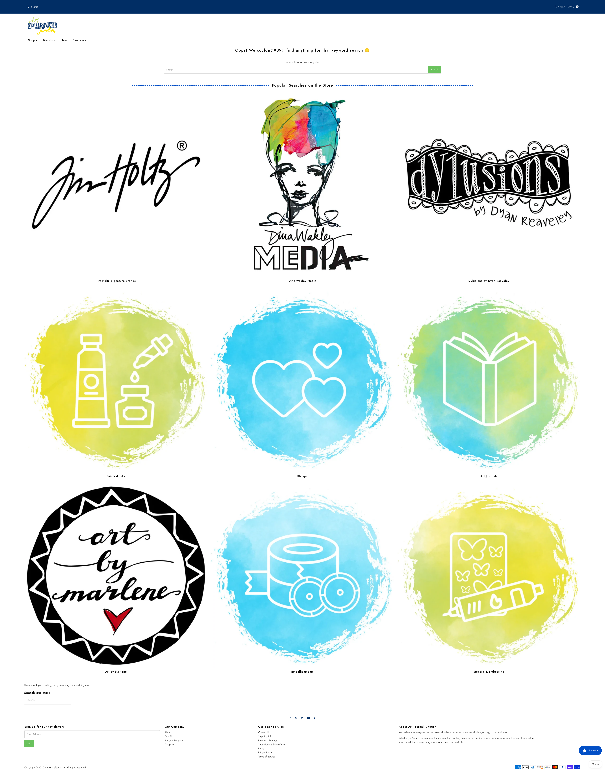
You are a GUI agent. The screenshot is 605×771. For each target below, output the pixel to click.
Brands (48, 40)
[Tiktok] (314, 718)
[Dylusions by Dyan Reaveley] (489, 185)
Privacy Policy (265, 752)
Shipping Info (265, 736)
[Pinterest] (302, 718)
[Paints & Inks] (116, 380)
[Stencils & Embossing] (489, 575)
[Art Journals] (489, 380)
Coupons (169, 744)
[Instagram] (296, 718)
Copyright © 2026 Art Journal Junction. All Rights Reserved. (55, 767)
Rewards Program (174, 740)
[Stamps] (302, 380)
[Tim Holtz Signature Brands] (116, 185)
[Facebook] (290, 718)
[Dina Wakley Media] (302, 185)
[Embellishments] (302, 575)
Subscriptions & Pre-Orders (272, 744)
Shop (32, 40)
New (64, 40)
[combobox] (117, 7)
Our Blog (169, 736)
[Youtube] (308, 718)
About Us (169, 732)
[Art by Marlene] (116, 575)
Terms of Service (266, 756)
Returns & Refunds (267, 740)
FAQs (261, 748)
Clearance (79, 40)
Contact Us (264, 732)
